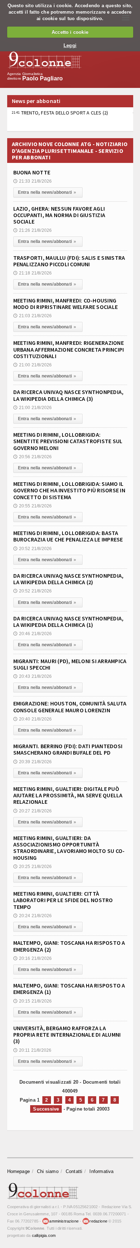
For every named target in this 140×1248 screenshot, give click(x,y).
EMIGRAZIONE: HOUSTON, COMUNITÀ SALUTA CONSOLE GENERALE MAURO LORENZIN (70, 706)
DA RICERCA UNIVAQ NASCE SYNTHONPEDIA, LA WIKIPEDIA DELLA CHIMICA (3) (68, 395)
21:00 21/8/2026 (32, 364)
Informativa (101, 1171)
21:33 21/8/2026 (32, 181)
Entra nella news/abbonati (47, 192)
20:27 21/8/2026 (32, 810)
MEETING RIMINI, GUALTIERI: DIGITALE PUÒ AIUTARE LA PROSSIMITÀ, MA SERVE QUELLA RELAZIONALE (68, 795)
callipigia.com (44, 1235)
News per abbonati (36, 100)
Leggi (70, 45)
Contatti (74, 1171)
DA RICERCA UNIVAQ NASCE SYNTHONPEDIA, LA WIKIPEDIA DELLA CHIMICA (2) (68, 579)
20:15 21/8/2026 (32, 1001)
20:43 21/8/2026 (32, 676)
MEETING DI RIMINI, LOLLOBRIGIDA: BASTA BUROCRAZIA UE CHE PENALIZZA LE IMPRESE (68, 536)
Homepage (18, 1171)
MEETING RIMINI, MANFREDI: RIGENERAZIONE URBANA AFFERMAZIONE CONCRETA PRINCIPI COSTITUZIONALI (68, 349)
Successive (46, 1109)
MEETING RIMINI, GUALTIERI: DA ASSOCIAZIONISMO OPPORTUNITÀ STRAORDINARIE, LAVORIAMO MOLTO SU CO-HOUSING (69, 847)
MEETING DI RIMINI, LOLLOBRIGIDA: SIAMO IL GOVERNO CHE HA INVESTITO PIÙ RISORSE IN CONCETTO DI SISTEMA (69, 490)
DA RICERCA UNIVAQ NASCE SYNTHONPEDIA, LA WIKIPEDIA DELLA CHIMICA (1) (68, 621)
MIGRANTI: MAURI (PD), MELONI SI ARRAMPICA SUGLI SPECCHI (70, 664)
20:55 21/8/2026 (32, 505)
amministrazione (63, 1221)
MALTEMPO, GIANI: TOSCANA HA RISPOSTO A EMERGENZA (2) (69, 946)
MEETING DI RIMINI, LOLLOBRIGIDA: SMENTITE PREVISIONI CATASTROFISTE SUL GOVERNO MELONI (68, 441)
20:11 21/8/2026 (32, 1050)
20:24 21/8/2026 (32, 915)
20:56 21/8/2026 (32, 456)
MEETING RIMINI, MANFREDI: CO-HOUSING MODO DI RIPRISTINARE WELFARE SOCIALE (65, 303)
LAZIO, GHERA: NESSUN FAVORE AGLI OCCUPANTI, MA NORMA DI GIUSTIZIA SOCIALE (59, 215)
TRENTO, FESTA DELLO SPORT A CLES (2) (60, 112)
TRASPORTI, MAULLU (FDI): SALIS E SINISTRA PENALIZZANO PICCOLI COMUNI (69, 261)
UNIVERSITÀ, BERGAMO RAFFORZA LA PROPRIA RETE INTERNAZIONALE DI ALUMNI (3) (67, 1034)
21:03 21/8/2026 (32, 315)
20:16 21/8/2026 (32, 958)
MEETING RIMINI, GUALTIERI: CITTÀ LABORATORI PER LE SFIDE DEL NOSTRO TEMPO (63, 900)
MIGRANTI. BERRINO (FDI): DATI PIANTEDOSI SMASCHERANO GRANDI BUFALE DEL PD (68, 749)
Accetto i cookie (70, 32)
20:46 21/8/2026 (32, 633)
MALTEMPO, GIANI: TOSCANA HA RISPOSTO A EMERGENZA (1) (69, 988)
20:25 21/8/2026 (32, 866)
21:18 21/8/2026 (32, 273)
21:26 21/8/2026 (32, 230)
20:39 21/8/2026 (32, 761)
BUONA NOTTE (32, 172)
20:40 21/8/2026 (32, 719)
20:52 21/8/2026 (32, 548)
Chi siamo (48, 1171)
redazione (98, 1221)
